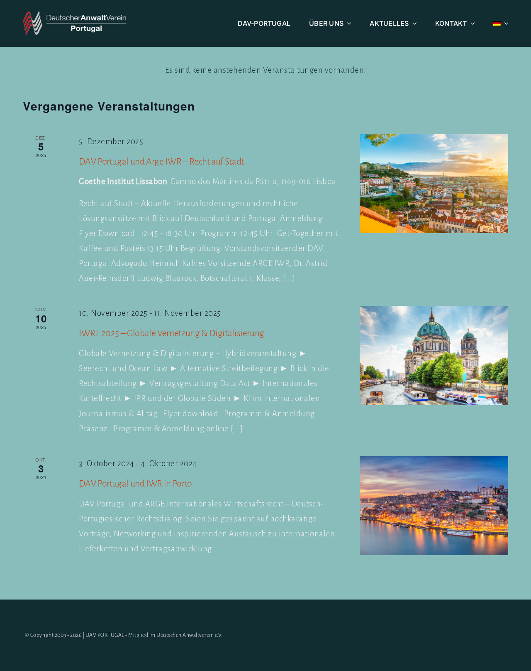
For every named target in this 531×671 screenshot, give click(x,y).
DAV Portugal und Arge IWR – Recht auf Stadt (161, 162)
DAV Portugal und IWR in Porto (135, 484)
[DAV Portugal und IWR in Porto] (434, 505)
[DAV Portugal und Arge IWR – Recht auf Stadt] (434, 183)
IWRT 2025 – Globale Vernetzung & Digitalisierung (171, 333)
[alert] (265, 70)
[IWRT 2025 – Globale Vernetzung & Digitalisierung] (434, 355)
